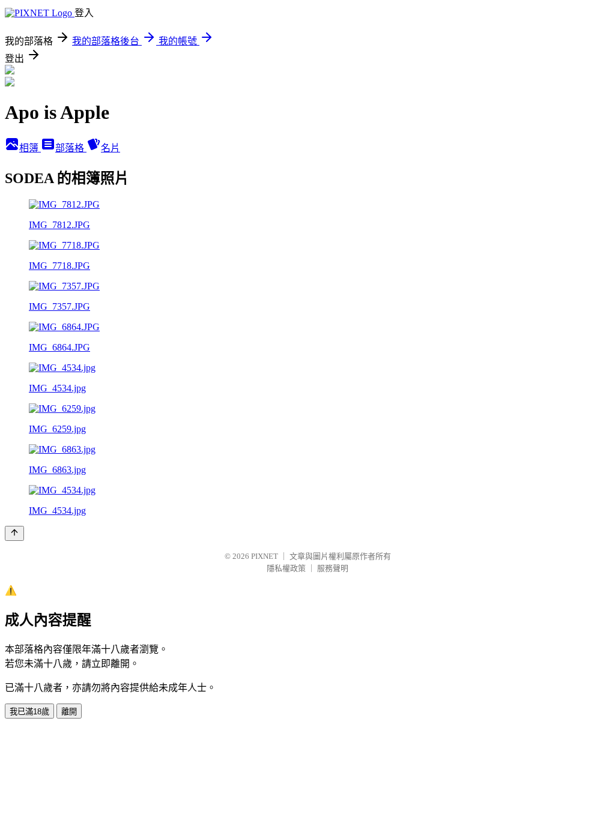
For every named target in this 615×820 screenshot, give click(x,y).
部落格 (70, 148)
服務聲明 (332, 568)
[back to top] (14, 533)
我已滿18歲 (29, 711)
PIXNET (264, 556)
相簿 (30, 148)
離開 (69, 711)
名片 (110, 148)
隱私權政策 (286, 568)
